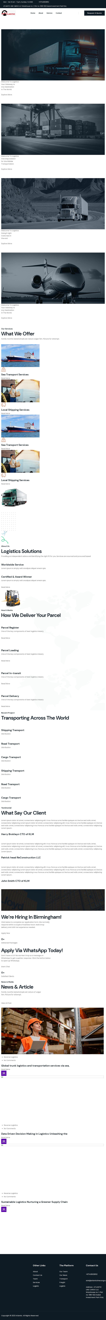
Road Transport (10, 743)
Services (36, 1282)
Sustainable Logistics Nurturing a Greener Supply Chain (34, 1201)
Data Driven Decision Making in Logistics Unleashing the (34, 1133)
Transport (63, 1279)
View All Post (6, 1003)
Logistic (36, 1286)
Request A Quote (94, 13)
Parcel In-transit (11, 673)
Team (35, 1279)
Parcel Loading (10, 650)
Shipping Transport (12, 730)
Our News (63, 1275)
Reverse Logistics (11, 1057)
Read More (5, 378)
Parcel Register (10, 627)
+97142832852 (44, 2)
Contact (59, 13)
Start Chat (5, 966)
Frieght (62, 1282)
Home (33, 13)
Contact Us (37, 1275)
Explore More (6, 94)
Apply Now (5, 933)
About (41, 13)
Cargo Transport (11, 757)
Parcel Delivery (10, 696)
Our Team (63, 1271)
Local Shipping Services (15, 409)
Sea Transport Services (15, 374)
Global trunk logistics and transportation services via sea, (35, 1065)
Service (49, 13)
